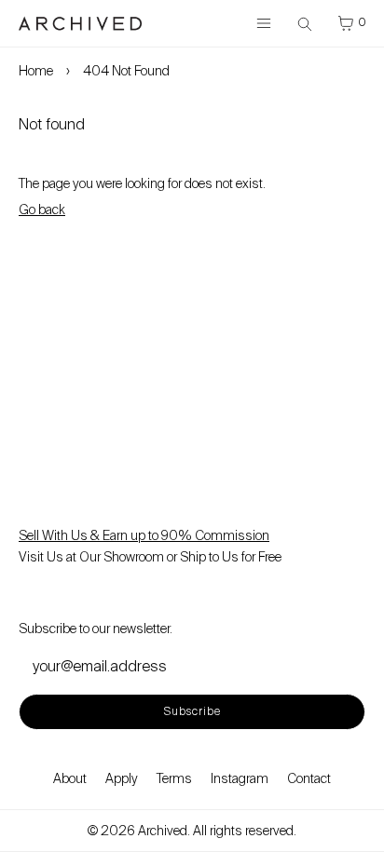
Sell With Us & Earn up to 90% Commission (144, 535)
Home (36, 70)
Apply (121, 778)
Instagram (239, 778)
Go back (42, 209)
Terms (174, 778)
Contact (309, 778)
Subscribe (192, 711)
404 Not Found (126, 70)
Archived (162, 830)
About (70, 778)
